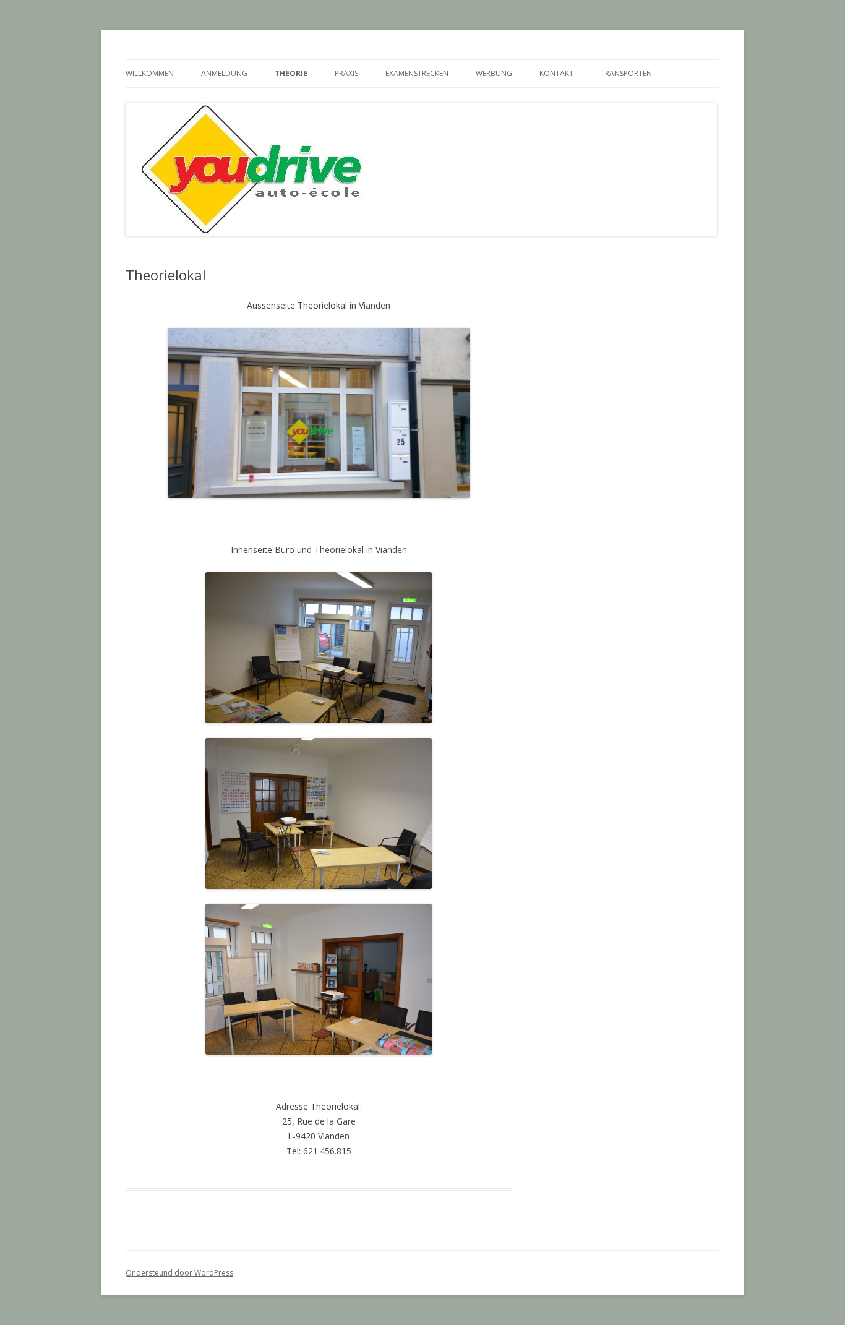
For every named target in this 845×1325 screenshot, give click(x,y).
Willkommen (150, 73)
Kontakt (556, 73)
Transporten (626, 73)
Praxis (346, 73)
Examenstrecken (416, 73)
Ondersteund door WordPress (179, 1272)
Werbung (494, 73)
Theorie (291, 73)
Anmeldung (224, 73)
